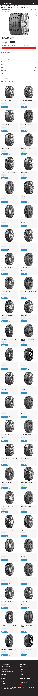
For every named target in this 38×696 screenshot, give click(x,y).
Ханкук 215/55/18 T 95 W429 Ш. (6, 291)
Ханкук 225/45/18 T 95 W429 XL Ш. (7, 267)
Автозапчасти (22, 672)
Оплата (2, 679)
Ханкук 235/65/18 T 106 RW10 (6, 196)
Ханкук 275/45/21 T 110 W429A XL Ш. (27, 100)
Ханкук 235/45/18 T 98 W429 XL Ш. (7, 220)
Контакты (3, 683)
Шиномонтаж (3, 662)
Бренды (21, 674)
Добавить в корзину (19, 48)
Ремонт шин (3, 672)
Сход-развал (3, 674)
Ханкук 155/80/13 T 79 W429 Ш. (26, 315)
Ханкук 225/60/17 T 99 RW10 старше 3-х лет (8, 243)
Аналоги (28, 59)
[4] (3, 11)
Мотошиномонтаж (23, 662)
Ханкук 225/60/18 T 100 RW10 (26, 220)
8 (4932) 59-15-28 (23, 680)
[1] (1, 11)
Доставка (10, 59)
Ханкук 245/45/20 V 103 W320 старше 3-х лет (9, 172)
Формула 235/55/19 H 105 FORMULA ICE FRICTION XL (27, 340)
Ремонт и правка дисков (5, 666)
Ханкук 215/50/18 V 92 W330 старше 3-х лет (28, 291)
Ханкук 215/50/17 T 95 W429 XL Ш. (7, 315)
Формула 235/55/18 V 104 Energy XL (27, 363)
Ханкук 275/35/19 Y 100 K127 (6, 124)
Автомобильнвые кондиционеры (7, 671)
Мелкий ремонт (23, 664)
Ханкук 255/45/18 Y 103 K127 (6, 148)
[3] (2, 11)
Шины (21, 666)
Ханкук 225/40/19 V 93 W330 (25, 267)
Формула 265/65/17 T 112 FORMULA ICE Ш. (8, 339)
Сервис (21, 669)
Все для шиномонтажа (5, 664)
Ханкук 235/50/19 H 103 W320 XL (26, 196)
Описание (3, 59)
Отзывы (16, 59)
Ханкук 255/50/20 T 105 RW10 (26, 124)
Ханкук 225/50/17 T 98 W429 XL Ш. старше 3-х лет (28, 244)
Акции (21, 671)
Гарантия (22, 59)
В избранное (16, 11)
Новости (2, 681)
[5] (4, 11)
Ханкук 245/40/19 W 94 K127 (25, 172)
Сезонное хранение (4, 669)
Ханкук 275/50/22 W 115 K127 (6, 100)
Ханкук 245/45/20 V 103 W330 (26, 148)
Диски (21, 667)
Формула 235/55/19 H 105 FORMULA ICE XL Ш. (9, 363)
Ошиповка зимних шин (5, 667)
